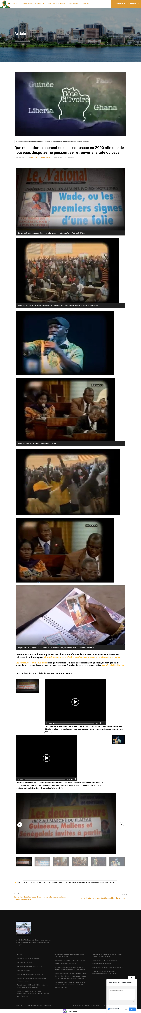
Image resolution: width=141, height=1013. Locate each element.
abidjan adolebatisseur (40, 158)
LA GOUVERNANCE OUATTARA (125, 4)
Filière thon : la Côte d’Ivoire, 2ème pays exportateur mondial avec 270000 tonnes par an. (40, 896)
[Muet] (100, 723)
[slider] (73, 723)
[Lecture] (47, 723)
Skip (126, 1009)
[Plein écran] (103, 723)
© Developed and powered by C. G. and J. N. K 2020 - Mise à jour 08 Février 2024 (97, 1005)
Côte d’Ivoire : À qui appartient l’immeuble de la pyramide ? (104, 896)
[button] (75, 702)
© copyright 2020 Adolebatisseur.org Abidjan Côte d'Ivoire (33, 1005)
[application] (75, 702)
